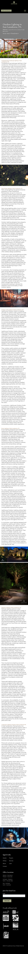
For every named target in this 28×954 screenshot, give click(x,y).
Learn (10, 863)
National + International (7, 875)
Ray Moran (6, 31)
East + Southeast (6, 883)
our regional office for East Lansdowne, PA (15, 29)
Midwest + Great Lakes (7, 876)
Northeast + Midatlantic (8, 879)
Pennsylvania (14, 33)
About (4, 863)
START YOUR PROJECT (6, 10)
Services (11, 860)
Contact (5, 866)
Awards (4, 858)
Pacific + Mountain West (8, 880)
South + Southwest (7, 884)
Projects (11, 858)
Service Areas (6, 33)
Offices (4, 860)
